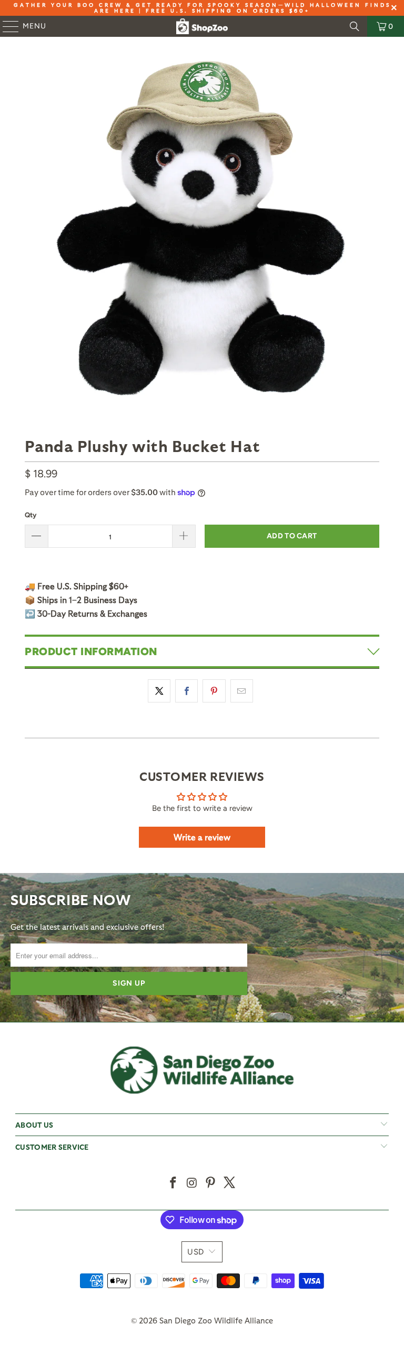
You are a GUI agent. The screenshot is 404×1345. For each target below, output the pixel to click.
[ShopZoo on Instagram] (192, 1183)
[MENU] (6, 26)
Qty (30, 515)
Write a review (202, 837)
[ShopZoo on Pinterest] (211, 1183)
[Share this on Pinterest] (214, 690)
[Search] (355, 26)
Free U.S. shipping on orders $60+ (228, 10)
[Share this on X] (159, 690)
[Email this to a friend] (241, 690)
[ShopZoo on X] (230, 1183)
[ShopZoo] (202, 26)
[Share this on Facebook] (186, 690)
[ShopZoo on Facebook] (173, 1183)
